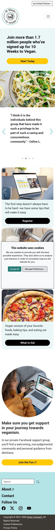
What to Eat (27, 342)
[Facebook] (4, 508)
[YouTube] (29, 508)
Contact (8, 495)
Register (27, 221)
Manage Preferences (35, 269)
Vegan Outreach (34, 517)
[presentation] (3, 129)
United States (43, 3)
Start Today (27, 61)
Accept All (14, 269)
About (6, 489)
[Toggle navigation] (48, 16)
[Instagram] (21, 508)
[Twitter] (12, 508)
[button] (22, 158)
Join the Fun (26, 462)
